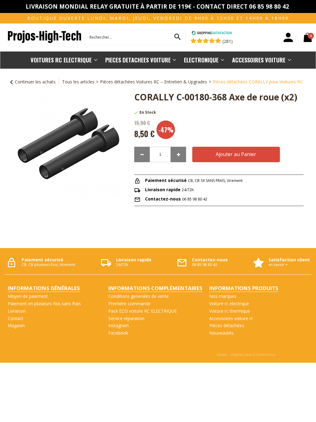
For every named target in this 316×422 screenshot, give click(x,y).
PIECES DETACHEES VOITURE (138, 60)
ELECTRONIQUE (201, 60)
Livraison (17, 311)
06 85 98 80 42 (194, 199)
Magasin (16, 325)
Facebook (118, 333)
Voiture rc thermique (229, 311)
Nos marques (222, 296)
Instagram (118, 325)
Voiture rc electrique (229, 303)
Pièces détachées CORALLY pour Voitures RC (258, 82)
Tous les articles (78, 82)
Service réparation (126, 318)
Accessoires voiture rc (231, 318)
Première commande (129, 303)
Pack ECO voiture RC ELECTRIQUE (142, 311)
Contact (15, 318)
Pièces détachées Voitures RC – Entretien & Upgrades (153, 82)
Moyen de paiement (28, 296)
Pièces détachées (226, 325)
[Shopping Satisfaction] (212, 33)
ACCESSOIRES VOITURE (258, 60)
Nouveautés (221, 333)
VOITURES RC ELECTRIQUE (61, 60)
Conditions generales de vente (138, 296)
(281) (227, 41)
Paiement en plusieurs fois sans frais (44, 303)
